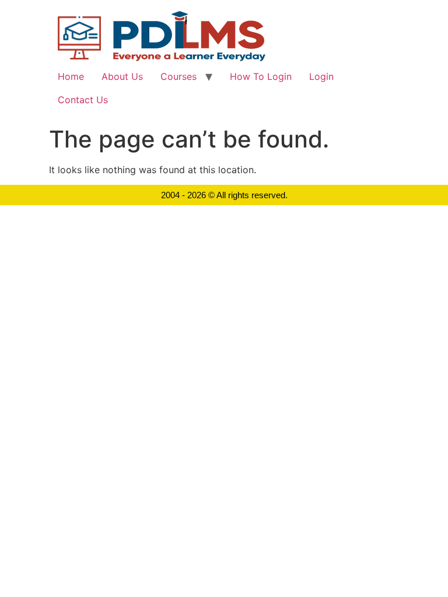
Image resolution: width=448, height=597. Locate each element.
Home (71, 76)
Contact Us (83, 100)
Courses (178, 76)
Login (321, 76)
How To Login (261, 76)
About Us (122, 76)
